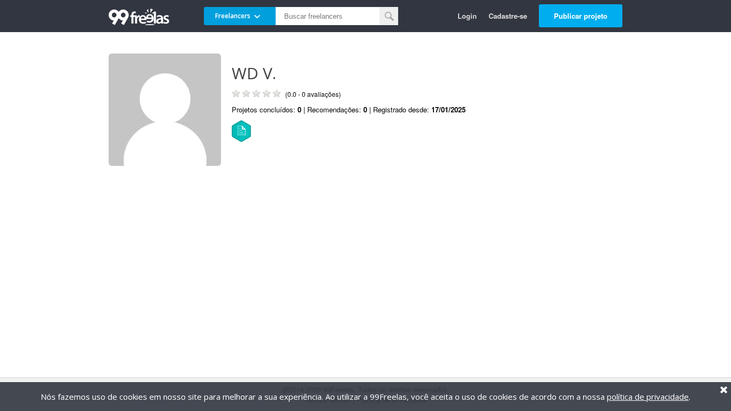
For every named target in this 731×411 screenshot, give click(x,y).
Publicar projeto (580, 16)
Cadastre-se (508, 16)
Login (467, 16)
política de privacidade (648, 396)
